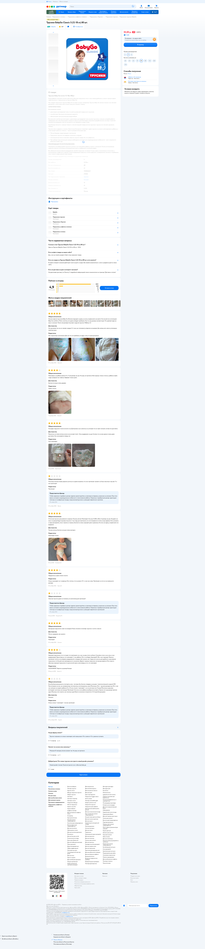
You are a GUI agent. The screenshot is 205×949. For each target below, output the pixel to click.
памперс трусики (71, 788)
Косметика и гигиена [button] (54, 789)
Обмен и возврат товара (80, 878)
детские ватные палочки (91, 790)
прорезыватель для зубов (109, 853)
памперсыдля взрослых (91, 863)
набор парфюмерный (72, 848)
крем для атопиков (72, 818)
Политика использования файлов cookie (84, 883)
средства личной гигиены (109, 794)
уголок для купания (107, 818)
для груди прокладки (108, 786)
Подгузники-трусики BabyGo (128, 17)
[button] (154, 12)
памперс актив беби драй (91, 800)
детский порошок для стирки (110, 816)
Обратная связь (78, 885)
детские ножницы (89, 838)
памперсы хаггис (71, 800)
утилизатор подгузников (109, 855)
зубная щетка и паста (72, 830)
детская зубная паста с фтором (92, 852)
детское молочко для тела (91, 819)
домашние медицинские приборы (91, 859)
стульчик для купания (90, 840)
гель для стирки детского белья (92, 817)
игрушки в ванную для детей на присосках (110, 841)
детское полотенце (108, 838)
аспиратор (70, 816)
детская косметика (72, 828)
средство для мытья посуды (109, 812)
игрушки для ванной (72, 861)
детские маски (88, 821)
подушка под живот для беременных (109, 797)
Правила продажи (78, 880)
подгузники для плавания (91, 806)
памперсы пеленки (107, 861)
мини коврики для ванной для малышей (110, 828)
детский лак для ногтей (73, 836)
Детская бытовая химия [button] (55, 798)
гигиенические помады (73, 838)
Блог (132, 880)
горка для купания (107, 834)
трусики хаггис (71, 790)
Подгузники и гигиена (58, 17)
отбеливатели (106, 810)
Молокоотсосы (106, 792)
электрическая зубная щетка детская (92, 809)
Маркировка (54, 201)
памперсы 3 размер (72, 798)
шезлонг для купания (108, 832)
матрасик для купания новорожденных (108, 825)
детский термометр (90, 848)
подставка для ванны (108, 822)
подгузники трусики (90, 804)
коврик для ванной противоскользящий (72, 864)
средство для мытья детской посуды (92, 823)
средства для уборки (108, 814)
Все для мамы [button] (52, 795)
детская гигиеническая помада (92, 811)
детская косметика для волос (74, 832)
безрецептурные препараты (92, 861)
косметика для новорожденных (75, 823)
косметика (105, 790)
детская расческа (89, 786)
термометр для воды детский (92, 850)
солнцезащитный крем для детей (74, 853)
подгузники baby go (72, 802)
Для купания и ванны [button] (54, 800)
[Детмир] (56, 6)
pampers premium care (90, 802)
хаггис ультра (88, 798)
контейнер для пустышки (109, 847)
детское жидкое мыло (90, 846)
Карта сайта (77, 887)
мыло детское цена (72, 850)
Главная (48, 17)
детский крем (88, 792)
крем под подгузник (90, 794)
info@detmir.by (66, 912)
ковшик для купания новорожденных (108, 844)
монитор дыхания (89, 826)
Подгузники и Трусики (96, 17)
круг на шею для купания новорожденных (91, 814)
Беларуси (56, 906)
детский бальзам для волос (74, 859)
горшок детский (107, 830)
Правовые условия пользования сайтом (71, 904)
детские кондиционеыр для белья (110, 807)
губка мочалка (106, 836)
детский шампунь (89, 842)
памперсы (70, 796)
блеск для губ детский (72, 840)
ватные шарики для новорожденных (72, 825)
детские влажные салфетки (92, 854)
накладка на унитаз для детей (92, 844)
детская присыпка (89, 836)
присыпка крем (107, 863)
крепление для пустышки (109, 851)
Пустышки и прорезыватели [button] (56, 802)
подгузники (88, 832)
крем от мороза (71, 857)
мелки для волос (71, 844)
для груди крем (106, 788)
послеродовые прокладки (109, 803)
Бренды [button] (50, 786)
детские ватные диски (90, 788)
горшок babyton (71, 808)
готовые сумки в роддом (109, 805)
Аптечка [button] (50, 793)
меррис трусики (71, 794)
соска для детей (107, 849)
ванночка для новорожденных (110, 820)
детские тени (70, 855)
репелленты (70, 834)
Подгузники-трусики (112, 17)
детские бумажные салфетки (110, 859)
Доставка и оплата (78, 876)
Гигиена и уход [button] (52, 791)
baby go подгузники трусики (74, 792)
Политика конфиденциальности (82, 882)
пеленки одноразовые (108, 857)
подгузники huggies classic (92, 796)
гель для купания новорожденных (71, 820)
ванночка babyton (71, 786)
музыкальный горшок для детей (93, 834)
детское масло (88, 830)
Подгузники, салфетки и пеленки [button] (55, 805)
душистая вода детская (73, 846)
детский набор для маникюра (74, 842)
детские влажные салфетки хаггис (74, 813)
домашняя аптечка (89, 856)
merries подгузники (72, 804)
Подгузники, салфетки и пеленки (77, 17)
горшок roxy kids (71, 806)
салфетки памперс (72, 810)
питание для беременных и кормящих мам (109, 800)
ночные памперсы (89, 828)
